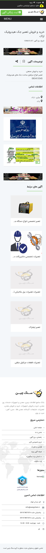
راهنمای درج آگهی (36, 437)
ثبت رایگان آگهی (10, 12)
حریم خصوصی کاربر (35, 442)
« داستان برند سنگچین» (34, 456)
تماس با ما (38, 432)
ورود (31, 2)
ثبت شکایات (38, 461)
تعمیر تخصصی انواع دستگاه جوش (25, 221)
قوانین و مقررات (36, 447)
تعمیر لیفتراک (34, 327)
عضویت (39, 2)
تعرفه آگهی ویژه (36, 452)
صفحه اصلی (38, 428)
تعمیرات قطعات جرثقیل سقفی (27, 362)
